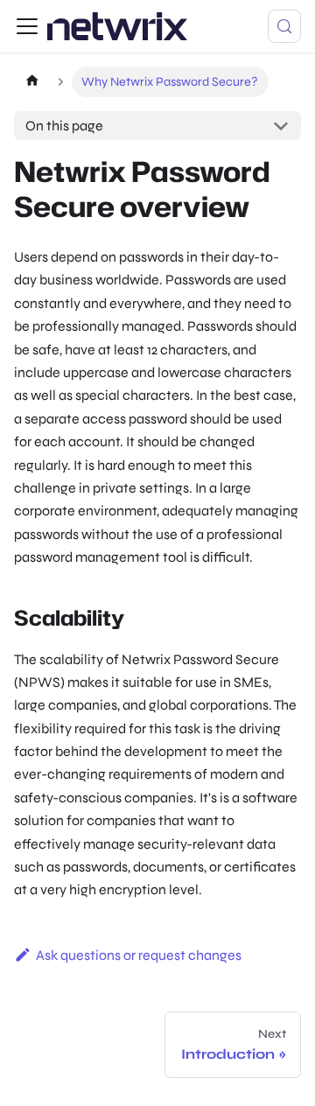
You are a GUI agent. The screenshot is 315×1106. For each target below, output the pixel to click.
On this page (64, 125)
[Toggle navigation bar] (27, 26)
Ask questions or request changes (139, 955)
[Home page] (32, 81)
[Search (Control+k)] (284, 26)
